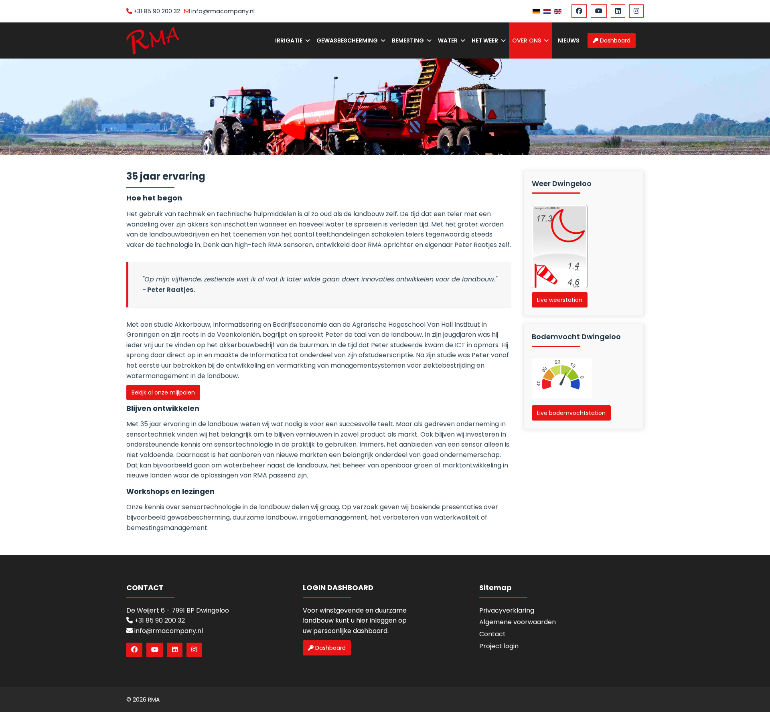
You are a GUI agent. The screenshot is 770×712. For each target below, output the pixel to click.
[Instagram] (636, 11)
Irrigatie (288, 40)
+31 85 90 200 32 (157, 11)
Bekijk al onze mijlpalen (163, 392)
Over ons (526, 40)
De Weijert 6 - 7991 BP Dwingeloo (177, 610)
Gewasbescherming (347, 40)
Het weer (485, 40)
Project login (499, 646)
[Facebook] (579, 11)
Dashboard (614, 40)
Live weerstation (559, 300)
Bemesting (408, 40)
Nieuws (569, 40)
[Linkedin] (618, 11)
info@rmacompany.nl (223, 11)
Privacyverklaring (506, 610)
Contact (492, 634)
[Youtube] (599, 11)
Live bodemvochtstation (571, 413)
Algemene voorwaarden (517, 622)
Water (448, 40)
